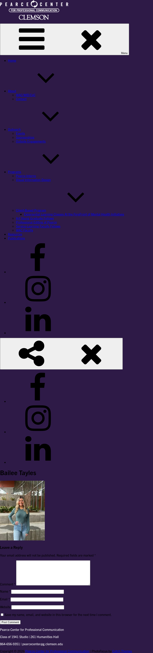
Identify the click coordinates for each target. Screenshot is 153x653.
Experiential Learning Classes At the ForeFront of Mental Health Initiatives (74, 214)
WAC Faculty (24, 230)
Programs (14, 172)
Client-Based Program (31, 210)
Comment (7, 584)
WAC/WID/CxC (25, 95)
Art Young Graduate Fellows (35, 218)
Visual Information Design (33, 180)
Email (5, 599)
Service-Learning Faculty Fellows (38, 226)
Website (5, 607)
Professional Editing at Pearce (36, 222)
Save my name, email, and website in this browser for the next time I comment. (58, 615)
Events (20, 133)
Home (12, 60)
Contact (21, 99)
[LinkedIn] (38, 333)
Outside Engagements (31, 141)
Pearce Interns (26, 176)
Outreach (14, 129)
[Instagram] (38, 302)
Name (5, 591)
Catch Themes (122, 651)
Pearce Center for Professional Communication (57, 651)
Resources (15, 234)
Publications (16, 238)
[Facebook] (38, 272)
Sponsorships (25, 137)
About (12, 91)
